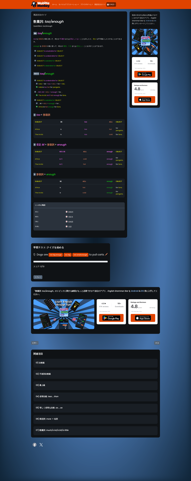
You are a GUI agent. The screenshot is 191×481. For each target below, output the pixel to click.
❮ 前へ (34, 343)
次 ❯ (157, 343)
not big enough (56, 255)
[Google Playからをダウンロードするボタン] (144, 74)
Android (149, 21)
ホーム (54, 4)
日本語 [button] (111, 4)
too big (67, 255)
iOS (155, 21)
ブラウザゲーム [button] (86, 4)
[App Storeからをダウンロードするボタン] (144, 99)
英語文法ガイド (100, 4)
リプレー (38, 277)
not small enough (80, 255)
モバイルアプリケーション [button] (68, 4)
